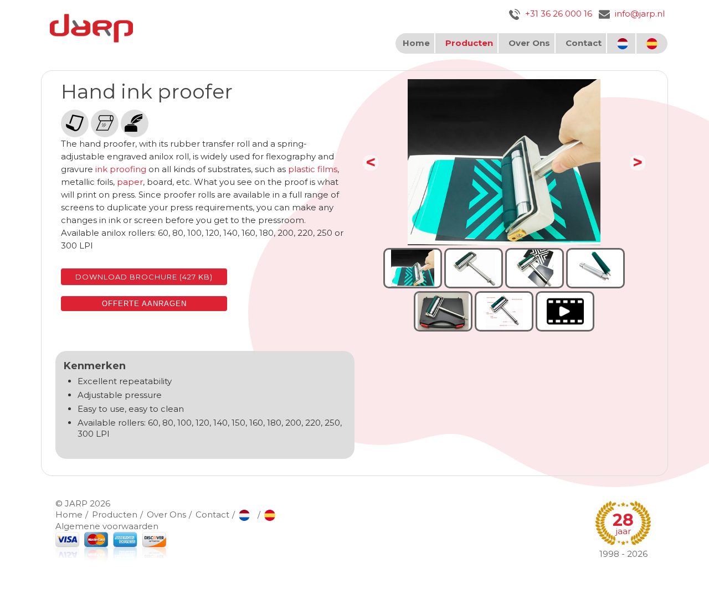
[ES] (653, 43)
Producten (469, 43)
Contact (584, 43)
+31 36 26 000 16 (557, 13)
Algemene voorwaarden (106, 526)
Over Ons (529, 43)
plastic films (312, 169)
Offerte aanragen (144, 303)
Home (416, 43)
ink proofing (120, 169)
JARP (76, 503)
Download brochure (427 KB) (144, 276)
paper (130, 182)
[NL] (624, 43)
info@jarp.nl (639, 13)
